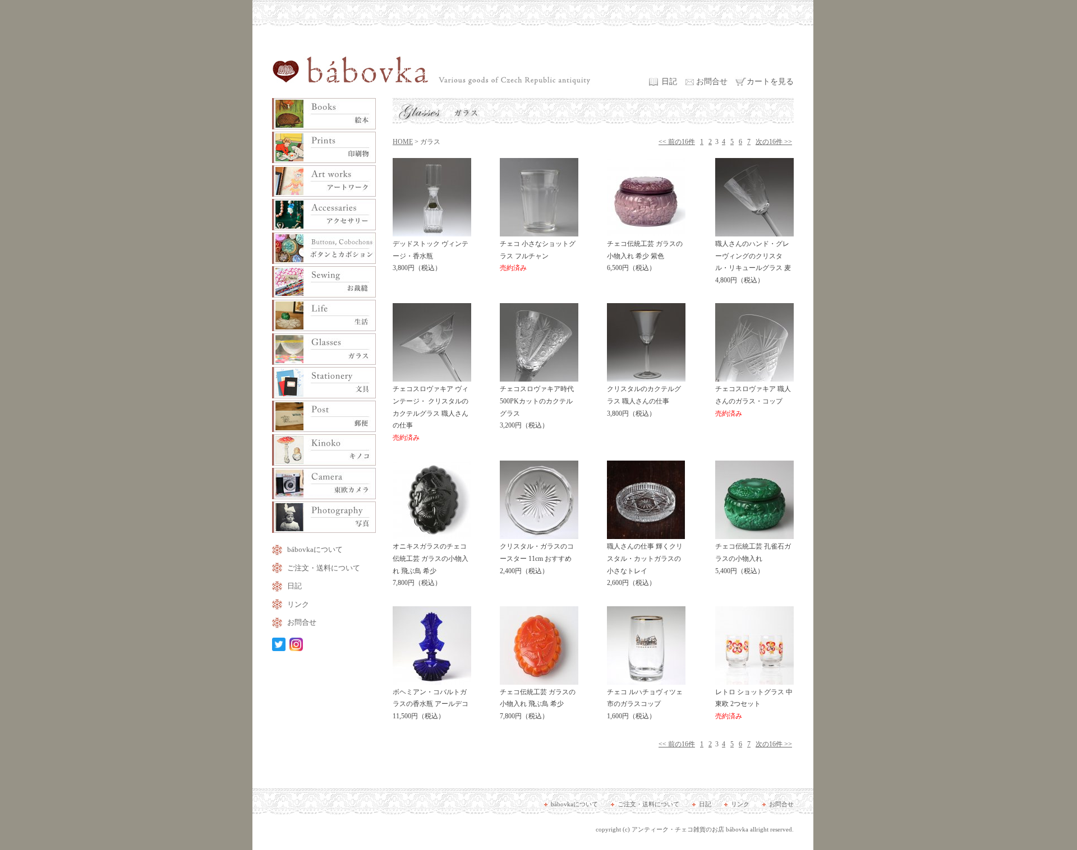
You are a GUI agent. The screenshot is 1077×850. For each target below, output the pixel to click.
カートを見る (770, 81)
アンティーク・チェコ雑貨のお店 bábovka (690, 829)
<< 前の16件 (677, 142)
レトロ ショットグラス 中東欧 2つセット (754, 704)
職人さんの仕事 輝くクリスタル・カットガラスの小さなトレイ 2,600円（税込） (645, 564)
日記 (669, 81)
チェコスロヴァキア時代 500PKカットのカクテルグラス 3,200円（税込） (537, 407)
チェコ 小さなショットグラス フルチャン (538, 256)
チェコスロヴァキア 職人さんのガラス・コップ (753, 401)
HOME (403, 142)
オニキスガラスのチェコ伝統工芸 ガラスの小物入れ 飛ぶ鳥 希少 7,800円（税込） (430, 564)
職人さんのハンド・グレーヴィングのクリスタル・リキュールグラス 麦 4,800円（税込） (753, 262)
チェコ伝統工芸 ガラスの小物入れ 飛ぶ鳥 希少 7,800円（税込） (538, 704)
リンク (298, 604)
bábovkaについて (315, 549)
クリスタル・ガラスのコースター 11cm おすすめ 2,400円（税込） (537, 558)
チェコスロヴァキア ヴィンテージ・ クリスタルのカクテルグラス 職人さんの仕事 (430, 413)
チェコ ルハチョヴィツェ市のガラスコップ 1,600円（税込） (645, 704)
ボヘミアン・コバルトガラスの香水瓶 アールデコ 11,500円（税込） (430, 704)
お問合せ (712, 81)
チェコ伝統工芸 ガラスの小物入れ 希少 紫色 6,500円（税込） (645, 256)
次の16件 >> (774, 142)
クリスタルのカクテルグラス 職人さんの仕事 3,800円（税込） (644, 401)
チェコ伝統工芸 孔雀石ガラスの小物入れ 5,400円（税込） (753, 558)
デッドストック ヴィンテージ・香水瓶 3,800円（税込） (430, 256)
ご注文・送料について (323, 568)
